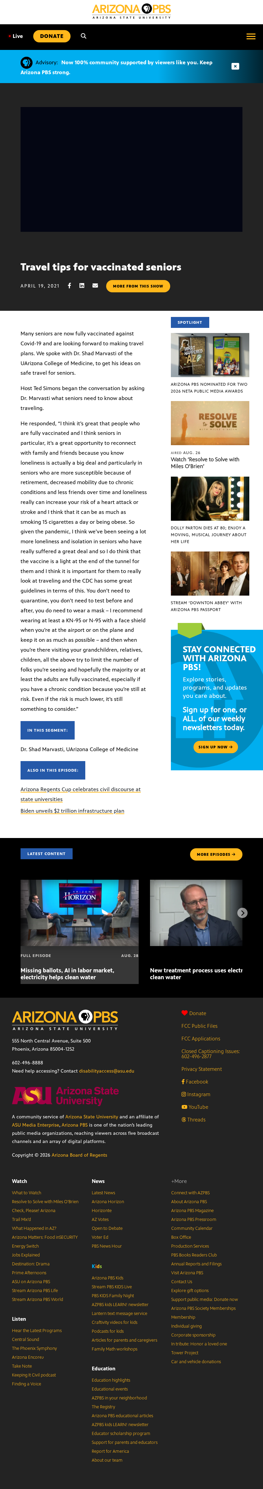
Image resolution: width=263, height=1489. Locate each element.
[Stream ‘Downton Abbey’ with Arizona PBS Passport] (210, 555)
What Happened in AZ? (34, 1228)
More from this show (138, 286)
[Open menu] (251, 36)
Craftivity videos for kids (114, 1322)
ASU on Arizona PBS (31, 1282)
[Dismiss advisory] (235, 66)
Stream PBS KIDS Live (112, 1287)
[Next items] (242, 913)
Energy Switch (25, 1246)
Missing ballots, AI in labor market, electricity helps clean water (67, 974)
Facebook (196, 1081)
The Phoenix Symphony (34, 1348)
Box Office (181, 1237)
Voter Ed (100, 1237)
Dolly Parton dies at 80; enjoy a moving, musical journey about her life (209, 535)
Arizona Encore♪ (28, 1357)
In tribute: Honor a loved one (199, 1344)
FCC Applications (200, 1038)
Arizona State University (91, 1117)
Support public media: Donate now (204, 1299)
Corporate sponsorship (193, 1335)
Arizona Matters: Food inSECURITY (45, 1237)
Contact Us (181, 1282)
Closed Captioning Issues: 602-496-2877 (210, 1054)
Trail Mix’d (21, 1219)
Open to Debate (107, 1228)
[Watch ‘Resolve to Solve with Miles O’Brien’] (210, 404)
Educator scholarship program (121, 1433)
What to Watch (26, 1193)
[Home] (131, 11)
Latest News (103, 1193)
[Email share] (98, 285)
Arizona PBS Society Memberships (203, 1308)
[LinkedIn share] (85, 285)
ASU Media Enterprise (35, 1125)
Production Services (190, 1246)
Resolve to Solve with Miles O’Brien (45, 1202)
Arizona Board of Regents (79, 1155)
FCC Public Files (199, 1026)
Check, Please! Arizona (33, 1210)
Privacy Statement (201, 1069)
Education (103, 1368)
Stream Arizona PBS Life (35, 1290)
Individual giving (186, 1326)
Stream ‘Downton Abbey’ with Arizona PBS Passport (206, 606)
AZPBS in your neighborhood (119, 1398)
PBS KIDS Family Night (113, 1296)
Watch (19, 1181)
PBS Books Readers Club (194, 1255)
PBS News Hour (107, 1246)
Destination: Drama (31, 1264)
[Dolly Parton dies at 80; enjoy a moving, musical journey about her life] (210, 480)
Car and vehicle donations (196, 1362)
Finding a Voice (26, 1384)
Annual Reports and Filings (196, 1264)
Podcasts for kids (108, 1331)
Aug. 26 (186, 452)
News (98, 1181)
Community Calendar (192, 1228)
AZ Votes (100, 1219)
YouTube (197, 1107)
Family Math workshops (114, 1349)
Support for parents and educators (125, 1442)
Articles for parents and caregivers (124, 1340)
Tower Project (184, 1353)
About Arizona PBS (189, 1202)
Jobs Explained (26, 1255)
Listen (19, 1319)
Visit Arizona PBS (187, 1273)
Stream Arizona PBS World (37, 1299)
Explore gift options (190, 1290)
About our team (107, 1460)
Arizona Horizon (108, 1202)
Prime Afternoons (29, 1273)
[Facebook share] (73, 285)
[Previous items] (20, 913)
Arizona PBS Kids (107, 1278)
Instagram (198, 1094)
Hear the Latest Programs (37, 1330)
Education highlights (111, 1380)
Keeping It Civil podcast (34, 1375)
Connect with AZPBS (190, 1193)
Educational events (110, 1389)
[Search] (83, 36)
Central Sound (25, 1339)
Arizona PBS (75, 1125)
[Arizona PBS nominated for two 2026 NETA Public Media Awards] (210, 336)
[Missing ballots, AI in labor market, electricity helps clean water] (80, 883)
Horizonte (102, 1210)
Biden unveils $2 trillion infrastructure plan (72, 811)
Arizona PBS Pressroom (193, 1219)
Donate (197, 1013)
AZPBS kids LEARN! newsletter (120, 1304)
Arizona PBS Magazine (192, 1210)
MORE (213, 854)
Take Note (22, 1366)
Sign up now (214, 747)
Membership (183, 1317)
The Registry (103, 1407)
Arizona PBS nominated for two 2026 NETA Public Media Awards (209, 388)
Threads (195, 1119)
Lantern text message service (119, 1313)
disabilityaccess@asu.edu (106, 1071)
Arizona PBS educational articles (122, 1416)
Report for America (110, 1451)
